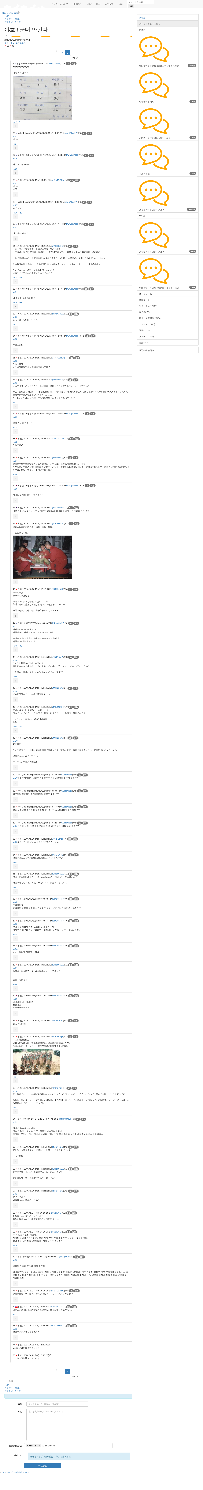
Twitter (88, 3)
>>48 (15, 726)
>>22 (15, 360)
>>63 (15, 1194)
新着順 (142, 17)
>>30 (15, 212)
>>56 (15, 676)
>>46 (20, 645)
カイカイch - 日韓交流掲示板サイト (15, 1472)
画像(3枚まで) (15, 1445)
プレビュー (18, 1455)
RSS (98, 3)
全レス (75, 57)
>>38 (20, 302)
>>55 (15, 923)
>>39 (15, 427)
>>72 (15, 1328)
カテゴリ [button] (109, 3)
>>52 (20, 212)
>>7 (18, 121)
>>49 (20, 726)
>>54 (15, 948)
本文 (20, 1411)
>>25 (15, 136)
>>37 (15, 402)
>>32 (15, 277)
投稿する (42, 1465)
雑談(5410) (144, 299)
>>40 (15, 474)
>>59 (15, 934)
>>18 (15, 1091)
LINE (15, 42)
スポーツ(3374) (146, 336)
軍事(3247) (144, 330)
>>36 (15, 302)
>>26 (15, 158)
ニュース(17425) (147, 324)
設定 (121, 3)
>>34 (15, 324)
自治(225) (143, 342)
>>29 (15, 168)
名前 (20, 1404)
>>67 (15, 1107)
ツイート (8, 42)
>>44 (20, 277)
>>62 (15, 1122)
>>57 (15, 887)
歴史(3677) (144, 311)
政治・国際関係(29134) (150, 318)
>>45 (15, 645)
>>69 (15, 1259)
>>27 (15, 143)
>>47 (15, 740)
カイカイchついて (59, 3)
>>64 (15, 1076)
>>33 (15, 338)
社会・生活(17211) (148, 305)
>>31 (15, 291)
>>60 (15, 984)
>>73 (15, 1314)
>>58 (15, 862)
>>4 (14, 121)
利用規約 (77, 3)
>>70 (15, 1245)
